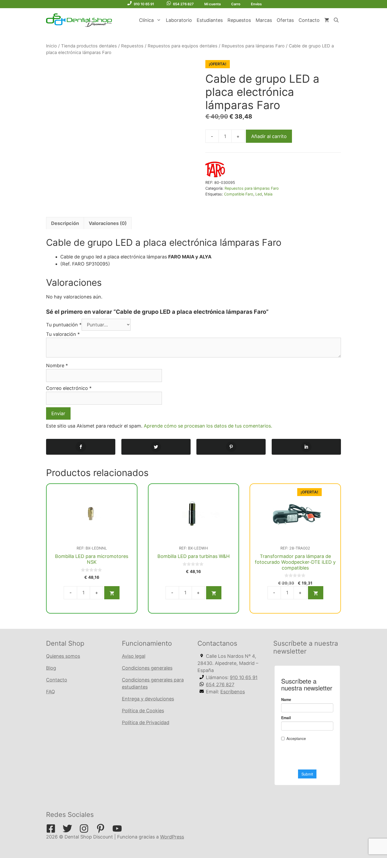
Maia (268, 194)
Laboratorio (179, 20)
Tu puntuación (64, 324)
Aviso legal (133, 656)
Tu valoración (63, 334)
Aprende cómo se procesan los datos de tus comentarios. (208, 426)
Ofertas (285, 20)
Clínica (146, 20)
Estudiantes (210, 20)
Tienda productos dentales (89, 45)
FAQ (50, 691)
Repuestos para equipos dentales (182, 45)
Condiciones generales (147, 668)
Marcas (264, 20)
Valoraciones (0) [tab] (108, 223)
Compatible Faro (238, 194)
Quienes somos (63, 656)
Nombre (57, 365)
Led (258, 194)
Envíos (256, 4)
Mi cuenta (212, 4)
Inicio (51, 45)
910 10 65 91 (144, 4)
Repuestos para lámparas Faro (253, 45)
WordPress (172, 837)
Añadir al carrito (269, 136)
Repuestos (239, 20)
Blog (51, 668)
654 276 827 (183, 4)
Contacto (309, 20)
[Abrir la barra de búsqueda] (336, 20)
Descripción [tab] (65, 223)
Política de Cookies (143, 710)
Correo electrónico (69, 388)
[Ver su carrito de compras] (326, 20)
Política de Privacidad (145, 722)
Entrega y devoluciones (148, 699)
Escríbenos (232, 691)
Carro (235, 4)
